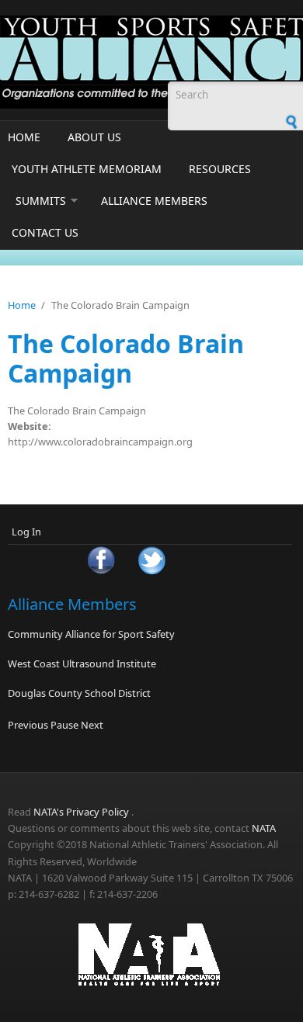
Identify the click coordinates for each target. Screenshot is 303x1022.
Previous (28, 725)
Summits (41, 200)
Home (24, 137)
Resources (220, 168)
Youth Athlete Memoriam (87, 168)
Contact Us (45, 232)
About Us (94, 137)
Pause (64, 725)
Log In (26, 532)
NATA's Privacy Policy (81, 812)
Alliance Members (154, 200)
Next (92, 725)
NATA (264, 828)
